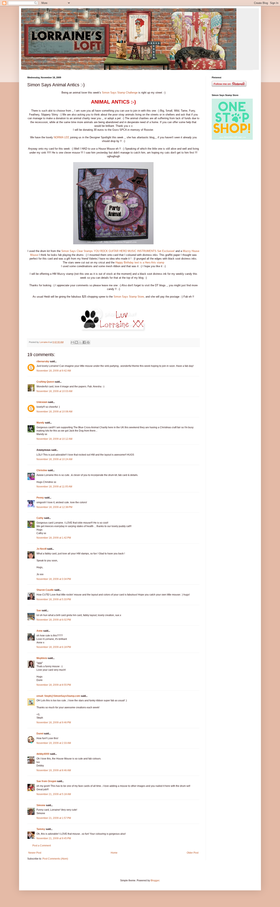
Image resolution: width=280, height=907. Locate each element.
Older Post (192, 852)
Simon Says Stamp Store (129, 296)
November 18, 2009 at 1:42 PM (53, 537)
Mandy (40, 422)
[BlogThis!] (76, 342)
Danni (39, 733)
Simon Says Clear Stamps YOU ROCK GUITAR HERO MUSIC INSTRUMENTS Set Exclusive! (118, 251)
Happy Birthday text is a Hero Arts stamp (139, 262)
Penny (40, 497)
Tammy (40, 829)
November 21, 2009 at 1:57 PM (53, 818)
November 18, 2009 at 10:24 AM (54, 459)
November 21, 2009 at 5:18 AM (53, 794)
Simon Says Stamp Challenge (120, 92)
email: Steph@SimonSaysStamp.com (58, 696)
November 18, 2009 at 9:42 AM (53, 370)
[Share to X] (80, 342)
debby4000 (42, 753)
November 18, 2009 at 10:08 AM (54, 411)
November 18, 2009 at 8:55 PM (53, 684)
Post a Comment (41, 845)
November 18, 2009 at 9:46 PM (53, 722)
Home (114, 852)
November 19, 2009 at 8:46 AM (53, 770)
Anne (39, 630)
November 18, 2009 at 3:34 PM (53, 579)
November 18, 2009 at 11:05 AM (54, 486)
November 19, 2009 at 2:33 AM (53, 743)
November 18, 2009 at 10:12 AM (54, 438)
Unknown (41, 402)
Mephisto (41, 658)
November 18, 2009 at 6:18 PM (53, 647)
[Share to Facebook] (84, 342)
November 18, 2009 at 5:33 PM (53, 599)
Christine (41, 470)
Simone (40, 805)
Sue (38, 610)
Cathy (39, 518)
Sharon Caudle (45, 590)
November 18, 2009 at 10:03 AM (54, 391)
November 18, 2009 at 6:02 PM (53, 619)
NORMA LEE (61, 137)
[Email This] (73, 342)
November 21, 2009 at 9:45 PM (53, 838)
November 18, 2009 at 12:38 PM (54, 507)
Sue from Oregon (46, 781)
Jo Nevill (41, 548)
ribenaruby (42, 361)
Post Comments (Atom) (55, 858)
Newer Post (34, 852)
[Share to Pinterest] (88, 342)
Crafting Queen (45, 381)
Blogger (155, 880)
